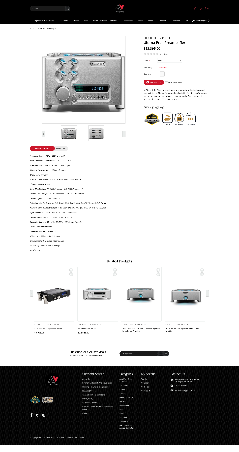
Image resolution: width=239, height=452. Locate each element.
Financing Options (89, 398)
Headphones (128, 20)
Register (144, 386)
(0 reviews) (164, 54)
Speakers (162, 20)
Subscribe (163, 361)
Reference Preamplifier (87, 328)
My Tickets (145, 394)
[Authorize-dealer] (36, 407)
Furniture (113, 20)
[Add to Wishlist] (71, 270)
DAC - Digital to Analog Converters (199, 20)
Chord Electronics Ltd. (158, 38)
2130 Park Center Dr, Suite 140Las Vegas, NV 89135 (187, 387)
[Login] (195, 9)
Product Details (42, 148)
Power (150, 20)
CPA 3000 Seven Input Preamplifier (48, 328)
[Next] (207, 296)
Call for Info (155, 82)
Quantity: (147, 74)
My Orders (145, 390)
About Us (86, 386)
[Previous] (31, 296)
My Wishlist (145, 398)
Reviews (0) (60, 148)
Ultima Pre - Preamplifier (46, 28)
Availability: (148, 67)
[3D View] (48, 407)
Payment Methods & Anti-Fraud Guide (97, 390)
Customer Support (89, 409)
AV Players (63, 20)
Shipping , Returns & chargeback (95, 394)
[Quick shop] (71, 274)
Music (140, 20)
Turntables (176, 20)
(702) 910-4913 (181, 392)
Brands (76, 20)
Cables (85, 20)
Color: (147, 60)
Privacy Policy (87, 405)
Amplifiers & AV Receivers (44, 20)
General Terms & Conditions (93, 402)
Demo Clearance (100, 20)
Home (32, 28)
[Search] (67, 8)
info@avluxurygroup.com (185, 397)
